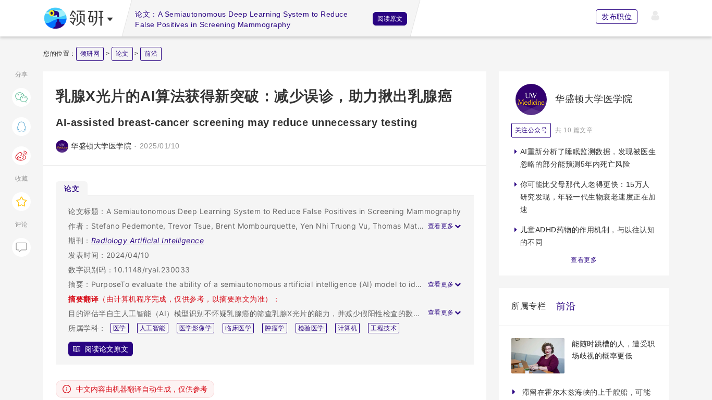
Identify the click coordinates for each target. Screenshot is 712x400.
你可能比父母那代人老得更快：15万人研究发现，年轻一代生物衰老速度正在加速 (588, 197)
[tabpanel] (265, 280)
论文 (122, 53)
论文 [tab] (71, 188)
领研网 (90, 53)
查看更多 (584, 260)
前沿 (150, 53)
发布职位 (616, 16)
